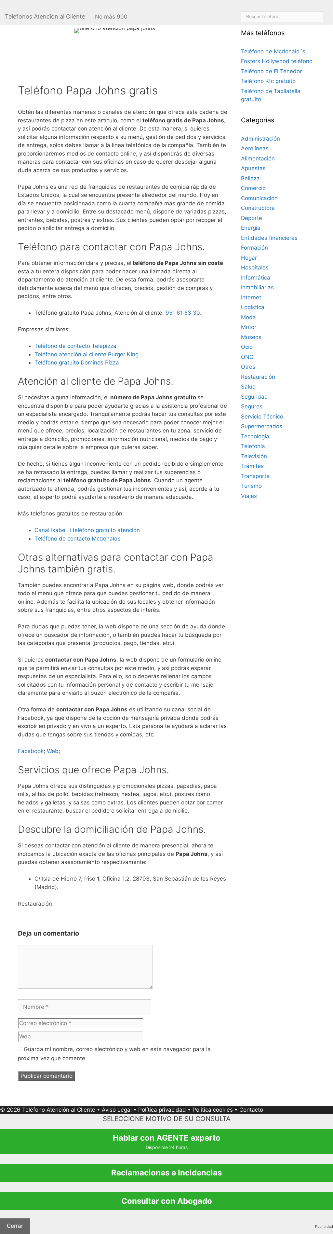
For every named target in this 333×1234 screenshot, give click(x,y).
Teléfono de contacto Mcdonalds (77, 538)
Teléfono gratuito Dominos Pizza (76, 362)
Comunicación (259, 198)
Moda (248, 317)
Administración (260, 138)
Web (53, 751)
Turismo (251, 486)
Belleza (250, 178)
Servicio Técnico (262, 416)
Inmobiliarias (257, 287)
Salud (248, 386)
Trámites (252, 466)
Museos (251, 337)
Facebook (31, 751)
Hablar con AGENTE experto (166, 1141)
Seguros (251, 406)
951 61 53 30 (183, 312)
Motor (248, 327)
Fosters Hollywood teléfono (277, 61)
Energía (250, 228)
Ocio (247, 347)
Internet (251, 297)
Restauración (35, 903)
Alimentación (258, 158)
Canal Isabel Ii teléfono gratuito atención (87, 530)
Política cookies (213, 1109)
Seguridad (254, 396)
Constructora (258, 208)
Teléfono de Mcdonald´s (273, 51)
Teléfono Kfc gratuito (268, 81)
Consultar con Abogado (166, 1201)
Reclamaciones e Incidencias (166, 1172)
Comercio (253, 188)
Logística (252, 307)
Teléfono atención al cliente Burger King (86, 354)
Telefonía (253, 446)
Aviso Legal (117, 1109)
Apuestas (253, 168)
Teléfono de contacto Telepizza (75, 346)
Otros (248, 366)
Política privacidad (162, 1109)
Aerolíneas (255, 148)
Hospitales (255, 267)
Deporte (251, 218)
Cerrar (15, 1226)
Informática (255, 277)
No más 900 (111, 16)
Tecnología (255, 436)
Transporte (255, 476)
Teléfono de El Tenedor (271, 71)
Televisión (254, 456)
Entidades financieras (269, 238)
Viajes (249, 496)
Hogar (249, 257)
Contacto (251, 1109)
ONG (247, 357)
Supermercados (261, 426)
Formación (254, 247)
